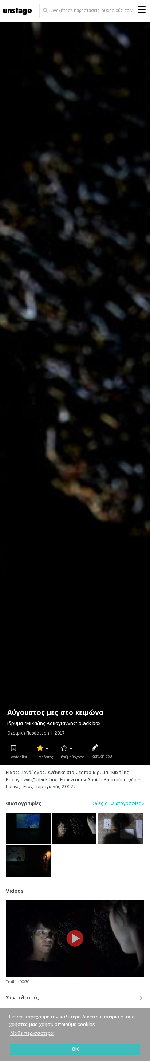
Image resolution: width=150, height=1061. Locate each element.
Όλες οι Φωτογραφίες (117, 803)
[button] (141, 11)
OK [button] (75, 1049)
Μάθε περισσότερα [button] (32, 1033)
